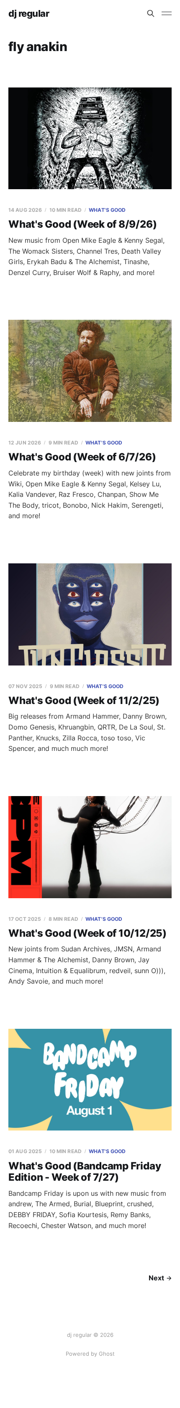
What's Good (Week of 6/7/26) (82, 457)
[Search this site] (150, 13)
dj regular (28, 13)
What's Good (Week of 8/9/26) (82, 224)
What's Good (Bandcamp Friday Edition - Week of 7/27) (84, 1172)
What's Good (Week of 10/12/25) (87, 933)
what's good (107, 210)
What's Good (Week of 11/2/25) (83, 700)
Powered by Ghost (90, 1353)
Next (156, 1278)
